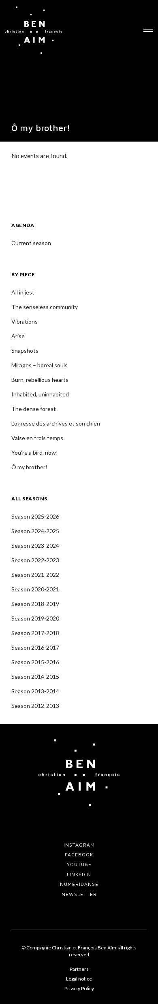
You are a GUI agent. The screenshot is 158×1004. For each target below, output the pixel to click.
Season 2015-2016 (35, 662)
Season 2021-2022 (35, 574)
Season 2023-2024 (35, 545)
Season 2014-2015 (35, 676)
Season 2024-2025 (35, 530)
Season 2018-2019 (35, 603)
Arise (18, 336)
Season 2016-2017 (35, 647)
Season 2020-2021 (35, 589)
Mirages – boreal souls (39, 365)
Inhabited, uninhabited (40, 394)
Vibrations (24, 321)
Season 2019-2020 (35, 618)
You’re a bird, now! (34, 452)
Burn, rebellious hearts (39, 379)
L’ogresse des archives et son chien (55, 423)
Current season (31, 242)
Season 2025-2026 (35, 516)
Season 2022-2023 (35, 560)
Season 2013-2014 (35, 691)
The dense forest (33, 408)
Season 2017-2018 (35, 632)
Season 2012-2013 (35, 705)
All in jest (22, 292)
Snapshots (24, 350)
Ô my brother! (29, 467)
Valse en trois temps (37, 437)
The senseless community (44, 306)
